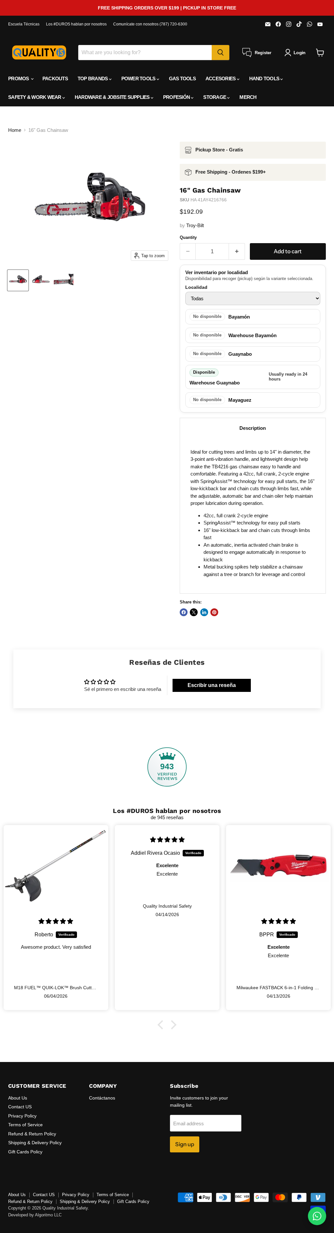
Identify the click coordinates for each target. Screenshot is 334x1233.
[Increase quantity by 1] (237, 251)
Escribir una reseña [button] (212, 685)
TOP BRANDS (93, 78)
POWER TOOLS (139, 78)
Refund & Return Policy (32, 1133)
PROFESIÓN (177, 97)
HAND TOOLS (265, 78)
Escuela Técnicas (23, 24)
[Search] (220, 52)
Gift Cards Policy (25, 1151)
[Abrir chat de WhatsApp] (317, 1216)
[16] (18, 280)
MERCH (247, 97)
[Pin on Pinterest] (214, 612)
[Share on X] (194, 612)
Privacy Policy (22, 1115)
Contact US (20, 1106)
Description (252, 428)
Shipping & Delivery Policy (35, 1142)
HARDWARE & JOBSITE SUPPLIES (113, 97)
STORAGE (215, 97)
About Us (17, 1097)
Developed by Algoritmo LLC (35, 1214)
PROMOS (19, 78)
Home (14, 130)
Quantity (188, 237)
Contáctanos (102, 1097)
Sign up (184, 1144)
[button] (162, 1024)
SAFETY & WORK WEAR (35, 97)
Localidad (196, 287)
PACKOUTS (55, 78)
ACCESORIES (221, 78)
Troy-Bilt (195, 225)
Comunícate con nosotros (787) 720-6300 (150, 24)
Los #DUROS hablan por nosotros (76, 24)
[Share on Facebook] (184, 612)
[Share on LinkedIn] (204, 612)
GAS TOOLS (182, 78)
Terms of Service (25, 1124)
